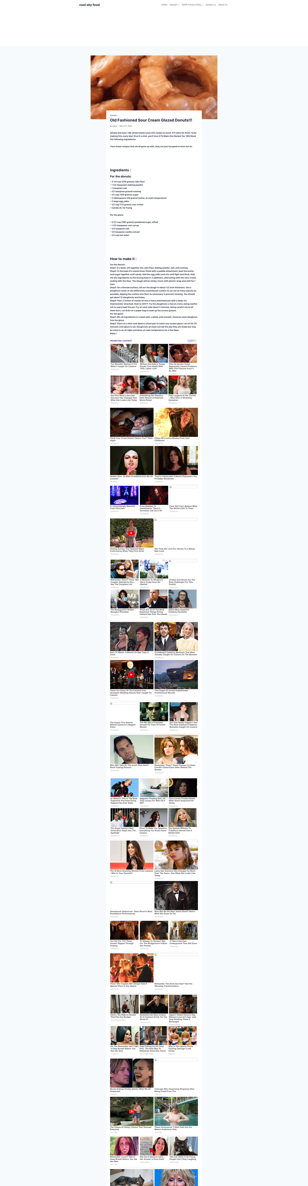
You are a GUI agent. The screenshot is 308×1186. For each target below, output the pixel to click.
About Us (223, 4)
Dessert (113, 115)
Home (164, 4)
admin (114, 126)
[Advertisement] (154, 28)
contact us (211, 4)
